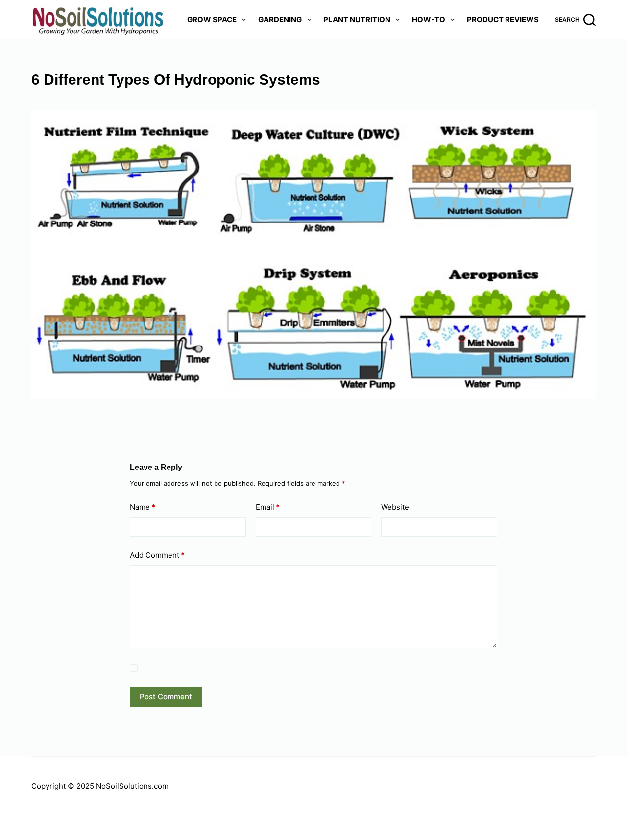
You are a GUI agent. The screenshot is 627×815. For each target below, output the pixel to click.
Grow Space (212, 19)
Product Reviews (503, 19)
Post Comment (166, 696)
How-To (428, 19)
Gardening (280, 19)
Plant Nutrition (356, 19)
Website (395, 507)
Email (268, 507)
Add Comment (157, 555)
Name (142, 507)
